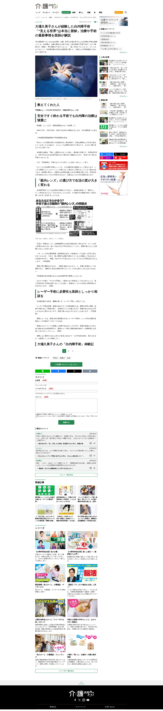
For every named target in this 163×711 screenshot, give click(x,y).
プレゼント (46, 12)
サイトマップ (80, 707)
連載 (88, 12)
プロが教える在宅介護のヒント (110, 49)
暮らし (81, 12)
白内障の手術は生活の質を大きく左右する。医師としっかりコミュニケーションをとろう (63, 99)
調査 (100, 12)
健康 (73, 12)
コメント (42, 397)
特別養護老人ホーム (107, 46)
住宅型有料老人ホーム (107, 36)
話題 (50, 17)
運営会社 (53, 707)
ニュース (65, 12)
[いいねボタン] (90, 443)
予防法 (55, 358)
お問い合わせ (110, 707)
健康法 (62, 358)
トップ (37, 12)
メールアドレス (44, 388)
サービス (55, 12)
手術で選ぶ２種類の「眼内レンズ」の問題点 (49, 238)
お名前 (41, 380)
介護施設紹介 (104, 39)
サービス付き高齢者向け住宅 (110, 33)
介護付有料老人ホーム (107, 42)
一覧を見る (122, 52)
